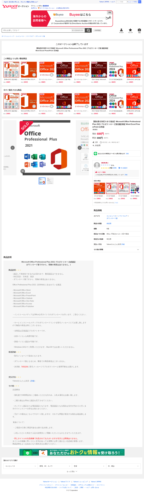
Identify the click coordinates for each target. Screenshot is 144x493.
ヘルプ (112, 2)
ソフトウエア (30, 36)
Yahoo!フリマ (65, 482)
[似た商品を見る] (22, 171)
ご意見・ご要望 (78, 487)
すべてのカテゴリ (77, 30)
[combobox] (36, 30)
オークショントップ (8, 36)
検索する (88, 30)
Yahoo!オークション (50, 482)
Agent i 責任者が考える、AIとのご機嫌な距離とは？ (21, 2)
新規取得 (46, 6)
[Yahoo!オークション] (16, 5)
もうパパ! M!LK (132, 2)
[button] (116, 249)
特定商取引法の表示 (51, 487)
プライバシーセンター (62, 485)
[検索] (139, 1)
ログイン (34, 8)
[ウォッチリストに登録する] (16, 75)
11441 (115, 168)
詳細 (127, 153)
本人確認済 (124, 168)
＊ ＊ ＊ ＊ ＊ (106, 165)
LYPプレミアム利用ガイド (86, 485)
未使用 (109, 223)
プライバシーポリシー (46, 485)
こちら (116, 202)
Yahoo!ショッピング (80, 482)
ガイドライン (101, 485)
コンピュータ (20, 36)
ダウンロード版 (40, 36)
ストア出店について (65, 487)
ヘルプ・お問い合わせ (92, 487)
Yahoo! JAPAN (104, 2)
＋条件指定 (97, 30)
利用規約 (73, 485)
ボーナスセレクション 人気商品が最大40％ (54, 8)
